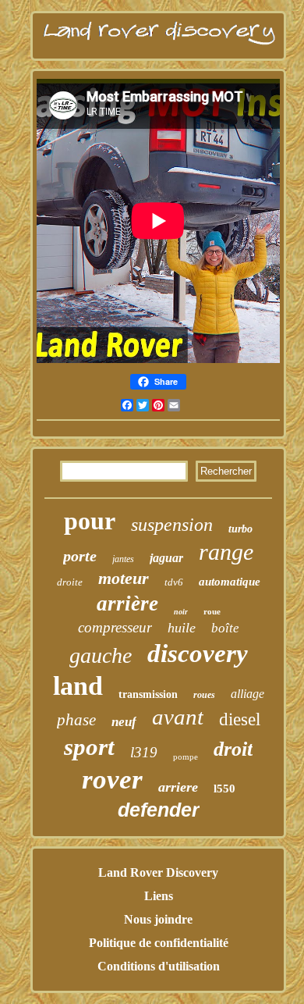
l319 (143, 752)
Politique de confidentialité (158, 942)
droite (70, 582)
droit (233, 749)
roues (204, 694)
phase (76, 719)
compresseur (115, 627)
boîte (225, 628)
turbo (240, 529)
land (78, 685)
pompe (185, 756)
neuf (123, 721)
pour (89, 521)
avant (177, 716)
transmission (148, 694)
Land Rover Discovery (158, 872)
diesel (239, 719)
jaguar (166, 557)
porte (80, 555)
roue (212, 611)
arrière (127, 603)
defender (159, 810)
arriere (178, 787)
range (226, 551)
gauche (100, 655)
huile (182, 628)
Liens (158, 896)
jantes (123, 559)
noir (181, 611)
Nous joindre (158, 919)
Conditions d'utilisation (158, 966)
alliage (247, 693)
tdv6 (173, 582)
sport (89, 746)
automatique (229, 581)
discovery (197, 653)
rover (112, 779)
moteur (123, 578)
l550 (224, 788)
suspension (172, 524)
